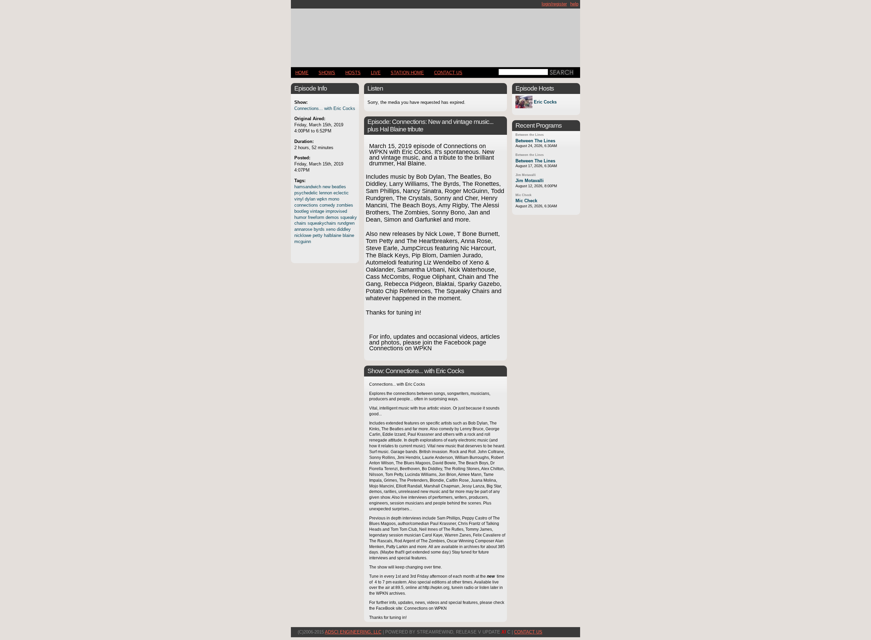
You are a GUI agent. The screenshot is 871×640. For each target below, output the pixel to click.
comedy (327, 205)
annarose (303, 229)
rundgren (346, 223)
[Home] (435, 35)
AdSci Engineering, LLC (353, 632)
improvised (336, 211)
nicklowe (302, 235)
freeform (316, 217)
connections (306, 205)
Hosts (353, 72)
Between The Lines (535, 140)
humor (300, 217)
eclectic (341, 192)
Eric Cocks (545, 102)
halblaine (332, 235)
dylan (310, 199)
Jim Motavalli (525, 175)
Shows (326, 72)
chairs (300, 223)
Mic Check (523, 195)
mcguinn (302, 241)
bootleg (301, 211)
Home (302, 72)
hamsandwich (307, 186)
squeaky (348, 217)
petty (318, 235)
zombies (344, 205)
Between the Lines (529, 135)
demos (332, 217)
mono (333, 199)
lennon (325, 192)
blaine (348, 235)
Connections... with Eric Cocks (324, 108)
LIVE (376, 72)
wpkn (322, 199)
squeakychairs (322, 223)
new (326, 186)
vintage (317, 211)
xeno (330, 229)
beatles (339, 186)
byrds (319, 229)
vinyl (298, 199)
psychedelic (306, 192)
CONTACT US (448, 72)
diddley (344, 229)
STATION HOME (407, 72)
